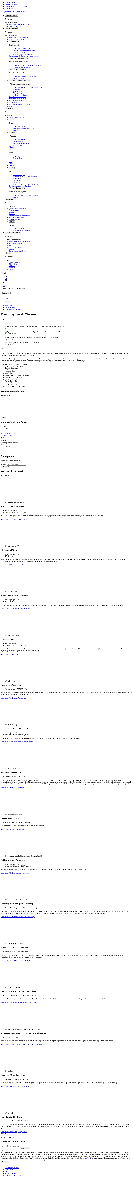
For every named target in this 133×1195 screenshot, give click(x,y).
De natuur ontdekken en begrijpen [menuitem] (20, 186)
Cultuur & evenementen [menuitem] (13, 232)
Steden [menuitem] (11, 212)
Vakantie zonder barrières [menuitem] (17, 97)
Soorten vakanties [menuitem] (11, 28)
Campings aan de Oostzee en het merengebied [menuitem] (24, 56)
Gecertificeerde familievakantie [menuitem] (23, 54)
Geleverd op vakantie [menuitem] (20, 95)
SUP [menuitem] (10, 162)
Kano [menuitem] (11, 149)
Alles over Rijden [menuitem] (19, 175)
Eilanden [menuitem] (12, 214)
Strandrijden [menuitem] (17, 182)
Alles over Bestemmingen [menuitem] (17, 208)
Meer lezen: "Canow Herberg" (11, 654)
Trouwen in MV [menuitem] (14, 102)
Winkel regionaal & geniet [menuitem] (17, 188)
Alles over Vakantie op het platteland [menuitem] (25, 76)
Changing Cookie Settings (13, 1175)
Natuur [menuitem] (12, 221)
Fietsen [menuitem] (12, 119)
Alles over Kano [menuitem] (18, 156)
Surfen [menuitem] (11, 160)
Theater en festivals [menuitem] (15, 247)
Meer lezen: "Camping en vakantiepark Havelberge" (18, 917)
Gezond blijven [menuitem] (18, 91)
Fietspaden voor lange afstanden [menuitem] (23, 128)
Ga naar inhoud (10, 2)
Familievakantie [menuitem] (14, 41)
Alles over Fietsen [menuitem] (19, 126)
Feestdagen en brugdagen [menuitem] (17, 251)
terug (3, 273)
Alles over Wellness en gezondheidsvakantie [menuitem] (27, 87)
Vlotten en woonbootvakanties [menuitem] (19, 58)
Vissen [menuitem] (11, 147)
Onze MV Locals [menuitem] (15, 26)
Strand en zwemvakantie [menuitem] (17, 39)
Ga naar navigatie (11, 4)
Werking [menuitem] (12, 106)
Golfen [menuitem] (11, 165)
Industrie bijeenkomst (12, 1168)
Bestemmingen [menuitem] (10, 199)
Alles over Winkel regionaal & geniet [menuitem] (25, 195)
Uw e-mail (5, 1146)
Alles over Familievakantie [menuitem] (22, 48)
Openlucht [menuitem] (12, 249)
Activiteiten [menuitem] (9, 108)
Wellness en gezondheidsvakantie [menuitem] (20, 80)
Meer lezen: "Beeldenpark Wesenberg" (13, 698)
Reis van (4, 464)
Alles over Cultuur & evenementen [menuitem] (20, 242)
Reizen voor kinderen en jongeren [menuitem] (20, 104)
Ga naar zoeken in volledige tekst (16, 6)
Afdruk (7, 1171)
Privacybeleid (87, 1158)
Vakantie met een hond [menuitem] (16, 100)
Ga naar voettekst (10, 8)
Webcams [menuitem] (12, 266)
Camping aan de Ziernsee (13, 309)
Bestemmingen (10, 307)
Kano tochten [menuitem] (17, 158)
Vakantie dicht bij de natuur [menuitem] (18, 99)
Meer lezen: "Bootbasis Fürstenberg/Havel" (15, 1086)
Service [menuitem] (8, 253)
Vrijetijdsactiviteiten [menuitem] (19, 52)
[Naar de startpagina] (14, 12)
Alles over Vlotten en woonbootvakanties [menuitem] (27, 65)
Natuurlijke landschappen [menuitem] (21, 230)
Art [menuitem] (10, 245)
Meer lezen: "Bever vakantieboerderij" (13, 787)
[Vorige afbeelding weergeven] (1, 348)
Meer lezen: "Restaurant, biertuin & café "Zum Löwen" (19, 1002)
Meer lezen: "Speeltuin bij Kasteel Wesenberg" (16, 608)
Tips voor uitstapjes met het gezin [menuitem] (24, 50)
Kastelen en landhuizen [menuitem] (16, 217)
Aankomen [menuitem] (12, 268)
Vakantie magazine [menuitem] (11, 15)
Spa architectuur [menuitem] (14, 219)
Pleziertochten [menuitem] (18, 197)
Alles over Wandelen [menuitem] (20, 139)
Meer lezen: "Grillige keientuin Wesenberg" (15, 873)
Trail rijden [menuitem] (16, 180)
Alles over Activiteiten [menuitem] (16, 117)
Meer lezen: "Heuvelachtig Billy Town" (14, 1132)
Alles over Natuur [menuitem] (19, 229)
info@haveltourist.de (8, 433)
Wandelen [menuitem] (13, 132)
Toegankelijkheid (10, 1173)
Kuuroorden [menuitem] (17, 89)
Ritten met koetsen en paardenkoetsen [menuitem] (25, 184)
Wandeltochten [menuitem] (18, 141)
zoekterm (5, 291)
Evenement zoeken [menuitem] (15, 243)
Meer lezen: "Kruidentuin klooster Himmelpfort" (17, 742)
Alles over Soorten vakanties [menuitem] (18, 37)
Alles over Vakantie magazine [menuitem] (19, 24)
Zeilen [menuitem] (11, 164)
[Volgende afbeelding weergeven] (3, 348)
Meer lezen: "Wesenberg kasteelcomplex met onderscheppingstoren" (23, 1044)
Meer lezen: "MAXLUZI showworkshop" (15, 519)
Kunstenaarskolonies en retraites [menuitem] (19, 216)
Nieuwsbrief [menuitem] (13, 264)
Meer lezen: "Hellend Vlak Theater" (13, 829)
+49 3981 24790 (6, 435)
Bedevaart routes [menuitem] (18, 145)
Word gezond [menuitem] (17, 93)
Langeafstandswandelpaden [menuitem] (22, 143)
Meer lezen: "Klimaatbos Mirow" (12, 565)
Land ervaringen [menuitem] (18, 78)
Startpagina (8, 305)
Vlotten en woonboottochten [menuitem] (22, 67)
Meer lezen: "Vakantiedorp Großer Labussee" (16, 960)
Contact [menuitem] (11, 269)
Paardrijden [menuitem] (17, 178)
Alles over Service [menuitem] (15, 262)
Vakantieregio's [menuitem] (14, 210)
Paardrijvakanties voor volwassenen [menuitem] (25, 177)
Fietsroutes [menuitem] (16, 130)
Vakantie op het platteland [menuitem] (18, 69)
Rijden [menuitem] (12, 167)
